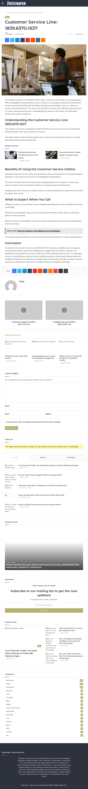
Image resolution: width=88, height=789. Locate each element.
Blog (7, 701)
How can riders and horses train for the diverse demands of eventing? (71, 656)
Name (7, 406)
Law (7, 718)
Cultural (9, 732)
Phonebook (10, 687)
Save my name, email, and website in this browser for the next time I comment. (34, 422)
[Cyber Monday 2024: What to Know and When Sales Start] (11, 498)
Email (7, 414)
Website (48, 414)
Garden (8, 721)
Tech (8, 694)
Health (8, 704)
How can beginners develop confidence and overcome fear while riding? (70, 641)
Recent (43, 457)
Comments (71, 457)
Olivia (10, 34)
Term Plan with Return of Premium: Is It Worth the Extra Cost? (42, 485)
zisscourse (10, 680)
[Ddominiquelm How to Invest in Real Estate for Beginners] (44, 347)
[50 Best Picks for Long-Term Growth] (17, 347)
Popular (15, 457)
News (8, 725)
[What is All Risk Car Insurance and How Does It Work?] (11, 508)
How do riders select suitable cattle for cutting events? (40, 475)
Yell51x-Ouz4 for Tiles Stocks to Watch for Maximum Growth (70, 358)
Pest (7, 728)
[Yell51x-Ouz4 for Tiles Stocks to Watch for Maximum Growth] (71, 347)
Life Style (9, 697)
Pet (7, 735)
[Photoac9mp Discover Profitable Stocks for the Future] (11, 155)
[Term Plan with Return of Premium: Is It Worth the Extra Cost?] (11, 488)
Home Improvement (13, 708)
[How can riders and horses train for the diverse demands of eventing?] (51, 658)
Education (9, 715)
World (13, 12)
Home (8, 12)
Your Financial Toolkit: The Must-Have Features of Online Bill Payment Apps (48, 465)
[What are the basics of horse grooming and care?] (51, 631)
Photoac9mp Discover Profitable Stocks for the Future (28, 155)
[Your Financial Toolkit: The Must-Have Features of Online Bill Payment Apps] (11, 468)
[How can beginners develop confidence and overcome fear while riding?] (51, 644)
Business (9, 690)
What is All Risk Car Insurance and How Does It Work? (39, 505)
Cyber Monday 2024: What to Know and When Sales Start (41, 495)
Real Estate (10, 711)
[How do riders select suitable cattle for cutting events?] (11, 478)
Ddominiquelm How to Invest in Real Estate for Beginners (43, 357)
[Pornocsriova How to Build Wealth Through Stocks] (51, 155)
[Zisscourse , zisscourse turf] (16, 3)
